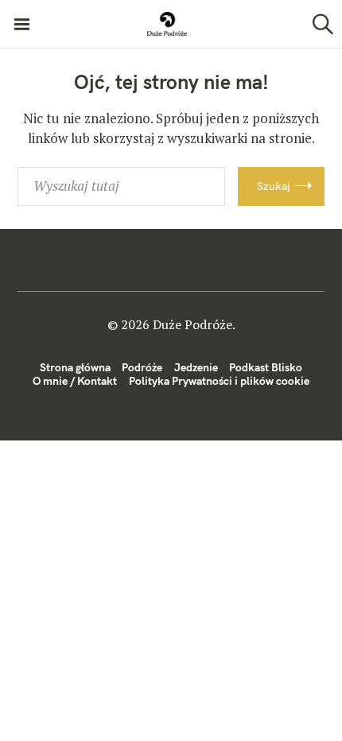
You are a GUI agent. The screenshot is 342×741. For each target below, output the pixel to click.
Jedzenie (196, 367)
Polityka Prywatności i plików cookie (219, 381)
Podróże (142, 367)
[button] (167, 24)
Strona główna (75, 367)
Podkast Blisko (265, 367)
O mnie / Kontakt (75, 381)
